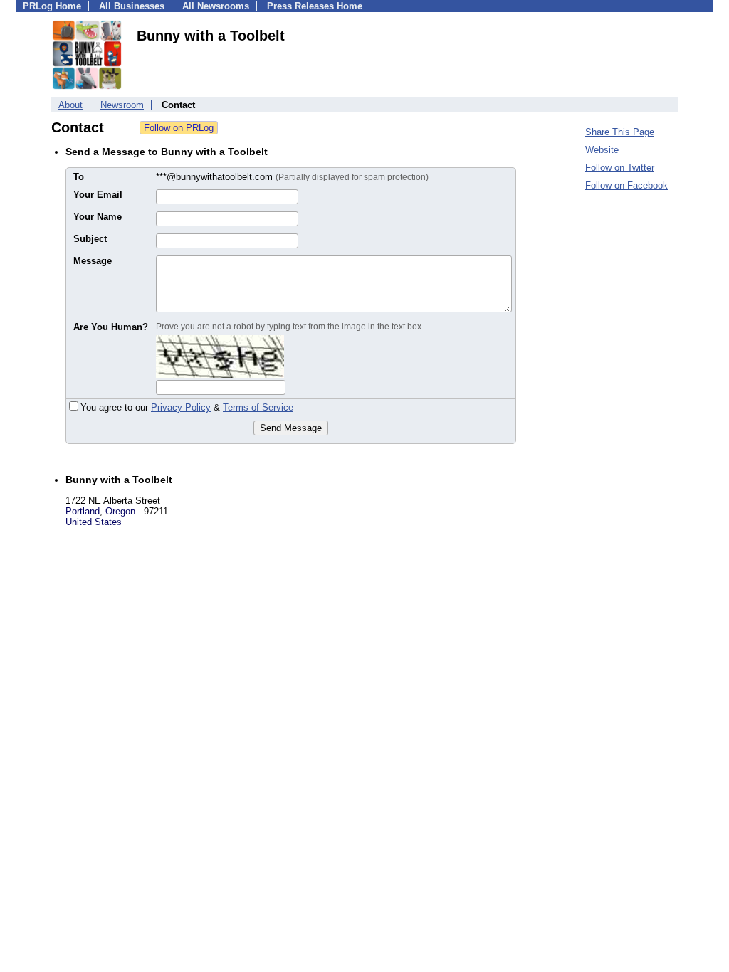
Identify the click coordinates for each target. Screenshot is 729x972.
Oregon (120, 511)
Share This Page (619, 132)
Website (602, 149)
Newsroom (122, 105)
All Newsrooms (215, 6)
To (78, 176)
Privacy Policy (181, 407)
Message (92, 260)
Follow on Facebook (626, 185)
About (70, 105)
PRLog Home (52, 6)
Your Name (97, 216)
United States (93, 522)
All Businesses (131, 6)
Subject (90, 238)
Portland (82, 511)
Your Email (97, 194)
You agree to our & (186, 407)
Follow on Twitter (619, 167)
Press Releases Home (314, 6)
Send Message (291, 428)
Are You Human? (110, 327)
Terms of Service (258, 407)
